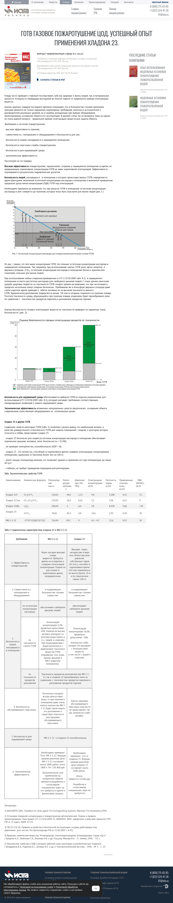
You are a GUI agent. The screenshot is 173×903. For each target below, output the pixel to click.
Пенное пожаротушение (57, 897)
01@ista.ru (163, 14)
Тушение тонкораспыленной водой (108, 872)
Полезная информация (100, 898)
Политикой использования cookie (36, 886)
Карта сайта (163, 892)
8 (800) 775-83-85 (159, 6)
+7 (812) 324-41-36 (159, 10)
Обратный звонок (160, 2)
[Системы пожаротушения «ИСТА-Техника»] (16, 11)
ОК (95, 888)
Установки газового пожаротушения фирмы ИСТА (61, 879)
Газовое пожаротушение (58, 872)
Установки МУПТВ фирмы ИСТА (104, 888)
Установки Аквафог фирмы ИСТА (104, 883)
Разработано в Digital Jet (151, 886)
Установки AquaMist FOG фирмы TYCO (107, 878)
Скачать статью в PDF (52, 79)
